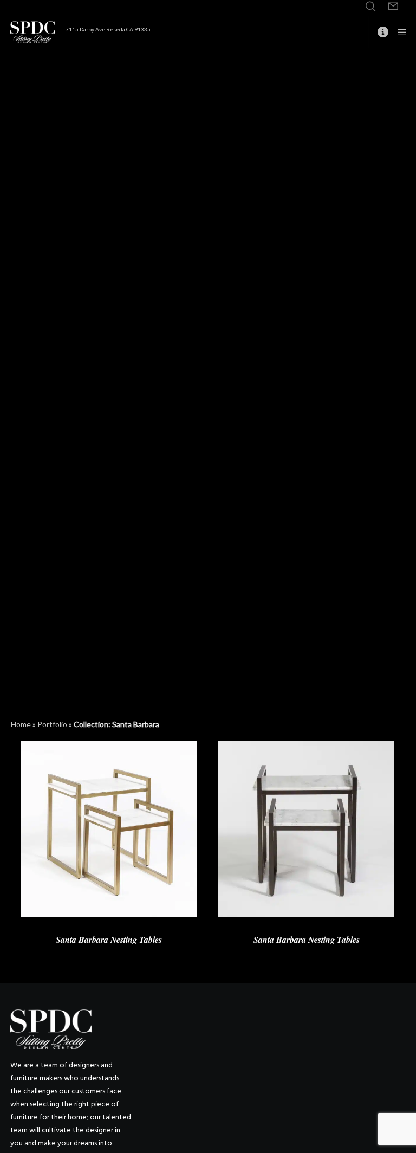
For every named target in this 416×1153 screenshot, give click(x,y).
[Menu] (398, 32)
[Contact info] (378, 32)
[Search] (370, 6)
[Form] (393, 6)
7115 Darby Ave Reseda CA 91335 (108, 29)
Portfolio (52, 724)
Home (21, 724)
